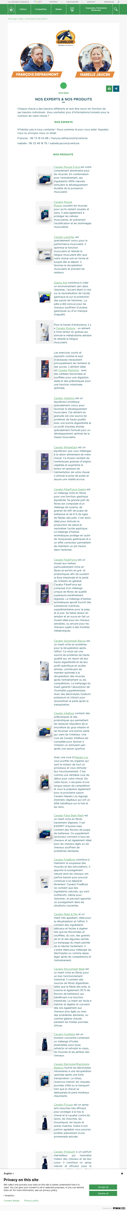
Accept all (103, 1187)
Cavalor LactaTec (64, 237)
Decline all (103, 1193)
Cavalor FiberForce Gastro (70, 489)
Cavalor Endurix (65, 328)
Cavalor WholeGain (65, 447)
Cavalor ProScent (64, 1152)
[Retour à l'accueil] (11, 9)
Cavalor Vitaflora (64, 713)
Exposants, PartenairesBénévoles (96, 9)
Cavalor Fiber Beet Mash (69, 815)
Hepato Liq (81, 757)
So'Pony (54, 2)
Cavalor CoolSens (64, 1034)
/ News (20, 19)
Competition (41, 9)
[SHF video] (73, 9)
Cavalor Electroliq (64, 1064)
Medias (58, 9)
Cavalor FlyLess (63, 1105)
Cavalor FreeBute (64, 860)
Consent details (11, 1200)
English (8, 1173)
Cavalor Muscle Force (67, 167)
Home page (12, 19)
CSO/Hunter (72, 2)
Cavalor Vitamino (64, 398)
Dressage (109, 2)
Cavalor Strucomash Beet (69, 969)
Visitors (23, 9)
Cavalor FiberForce (65, 560)
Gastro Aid (60, 283)
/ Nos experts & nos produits (36, 19)
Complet (91, 2)
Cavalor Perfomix (68, 370)
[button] (23, 9)
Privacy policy (31, 1200)
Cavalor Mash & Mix (66, 914)
